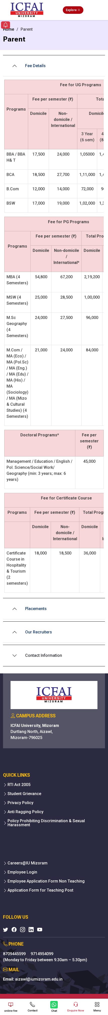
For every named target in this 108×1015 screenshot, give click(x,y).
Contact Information (43, 655)
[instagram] (22, 929)
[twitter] (5, 929)
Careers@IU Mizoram (27, 863)
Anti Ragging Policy (25, 812)
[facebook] (14, 929)
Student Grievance (24, 794)
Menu (97, 1010)
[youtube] (39, 929)
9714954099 (42, 953)
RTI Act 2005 (19, 785)
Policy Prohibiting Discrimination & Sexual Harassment (46, 823)
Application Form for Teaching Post (40, 890)
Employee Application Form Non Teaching (46, 881)
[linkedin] (31, 929)
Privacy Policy (20, 803)
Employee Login (22, 872)
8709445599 (15, 953)
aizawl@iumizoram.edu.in (39, 979)
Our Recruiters (38, 632)
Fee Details (35, 65)
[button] (5, 25)
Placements (35, 608)
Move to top (52, 991)
